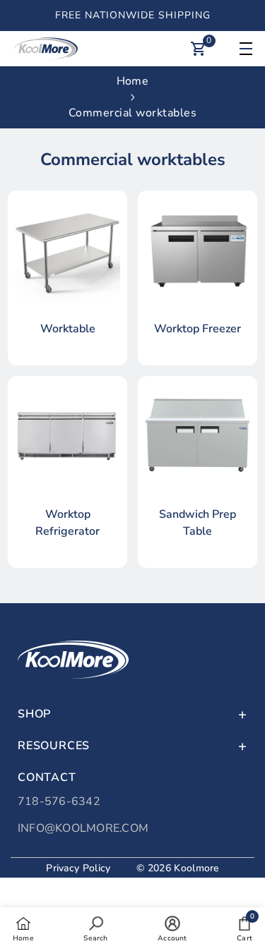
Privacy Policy (78, 868)
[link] (95, 928)
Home (132, 81)
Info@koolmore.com (83, 828)
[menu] (243, 48)
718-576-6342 (59, 801)
